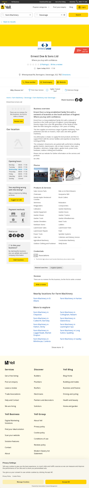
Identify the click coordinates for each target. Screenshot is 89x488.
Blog (71, 7)
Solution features (12, 441)
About (7, 453)
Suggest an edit (16, 200)
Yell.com (4, 2)
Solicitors (37, 406)
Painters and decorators (44, 400)
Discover (39, 369)
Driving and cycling (70, 394)
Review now (18, 121)
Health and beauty (70, 400)
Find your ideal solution (14, 429)
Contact (8, 447)
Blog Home (67, 376)
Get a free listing (60, 2)
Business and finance (71, 388)
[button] (30, 15)
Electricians (38, 394)
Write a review (56, 64)
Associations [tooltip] (43, 255)
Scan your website (12, 435)
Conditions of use (41, 439)
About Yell (38, 420)
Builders (37, 376)
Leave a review (11, 388)
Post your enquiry (59, 7)
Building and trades (71, 382)
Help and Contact (12, 400)
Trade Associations (12, 394)
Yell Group (40, 414)
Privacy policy (39, 426)
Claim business (18, 260)
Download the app (45, 2)
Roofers (37, 388)
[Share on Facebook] (76, 100)
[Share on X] (80, 100)
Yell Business (15, 2)
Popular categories (40, 7)
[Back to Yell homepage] (6, 7)
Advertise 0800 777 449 (78, 2)
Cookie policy (39, 432)
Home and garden (70, 406)
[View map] (18, 144)
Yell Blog (68, 369)
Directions (66, 74)
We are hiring (10, 406)
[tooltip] (64, 15)
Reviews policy (40, 445)
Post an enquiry (11, 382)
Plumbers (38, 382)
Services (9, 369)
